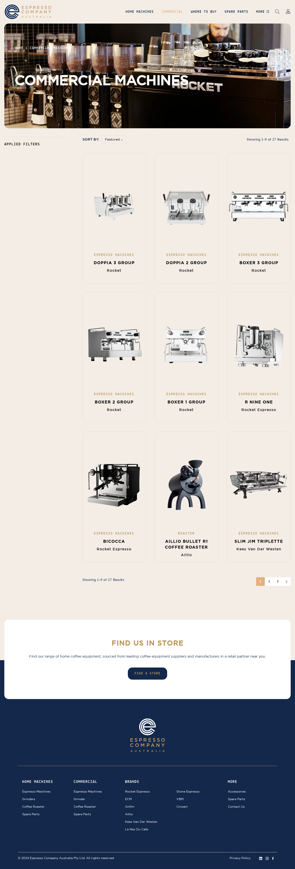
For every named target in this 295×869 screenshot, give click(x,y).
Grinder (79, 799)
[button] (277, 11)
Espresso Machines (36, 791)
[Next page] (286, 581)
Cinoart (182, 807)
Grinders (28, 799)
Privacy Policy (240, 858)
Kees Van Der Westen (141, 822)
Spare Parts (31, 814)
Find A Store (147, 674)
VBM (180, 799)
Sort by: (90, 139)
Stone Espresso (188, 791)
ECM (128, 799)
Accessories (237, 791)
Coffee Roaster (33, 807)
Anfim (129, 807)
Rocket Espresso (137, 791)
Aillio (129, 814)
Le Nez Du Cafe (136, 829)
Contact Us (236, 807)
